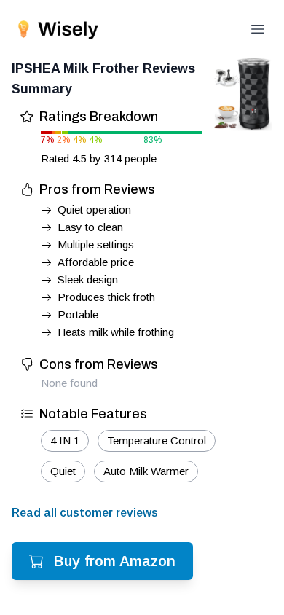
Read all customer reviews (85, 512)
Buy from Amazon (114, 561)
